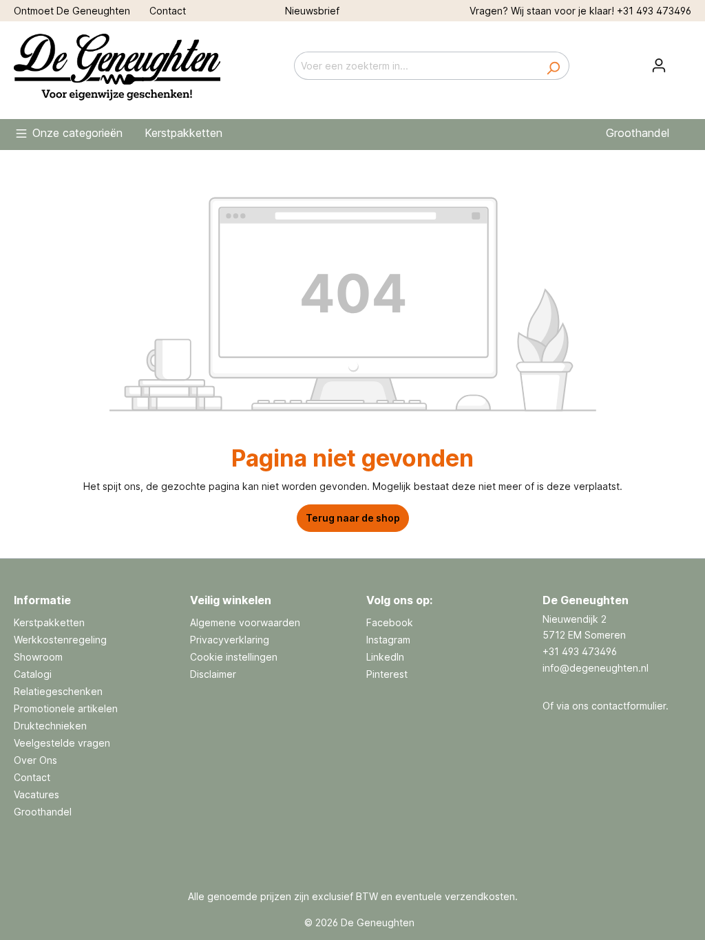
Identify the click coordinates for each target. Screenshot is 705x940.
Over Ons (35, 760)
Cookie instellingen (233, 657)
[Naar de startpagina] (117, 63)
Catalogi (33, 674)
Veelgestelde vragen (62, 743)
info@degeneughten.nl (596, 668)
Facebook (389, 622)
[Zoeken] (553, 66)
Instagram (388, 639)
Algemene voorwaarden (245, 622)
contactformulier (628, 706)
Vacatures (36, 794)
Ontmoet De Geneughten (72, 11)
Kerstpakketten (49, 622)
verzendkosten (480, 896)
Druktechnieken (50, 725)
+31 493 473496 (654, 11)
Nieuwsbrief (312, 11)
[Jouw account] (659, 65)
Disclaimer (213, 674)
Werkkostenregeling (60, 639)
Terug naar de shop (353, 518)
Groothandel (43, 812)
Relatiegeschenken (58, 691)
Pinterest (387, 674)
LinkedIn (385, 657)
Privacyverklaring (229, 639)
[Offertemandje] (683, 61)
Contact (167, 11)
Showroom (38, 657)
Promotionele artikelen (66, 708)
